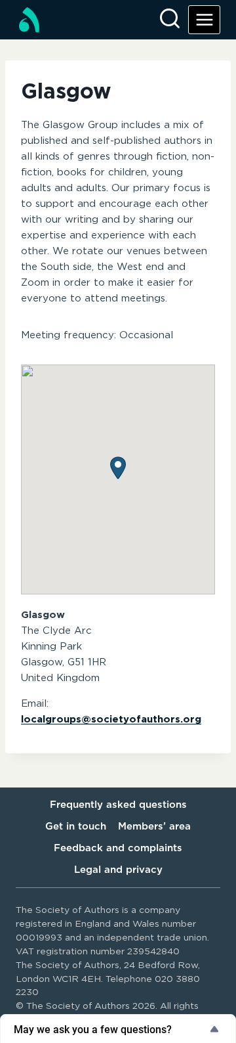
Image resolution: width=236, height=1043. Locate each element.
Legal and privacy (118, 870)
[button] (118, 468)
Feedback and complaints (118, 848)
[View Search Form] (170, 20)
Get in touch (75, 827)
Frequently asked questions (118, 805)
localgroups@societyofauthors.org (111, 719)
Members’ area (154, 827)
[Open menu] (204, 19)
